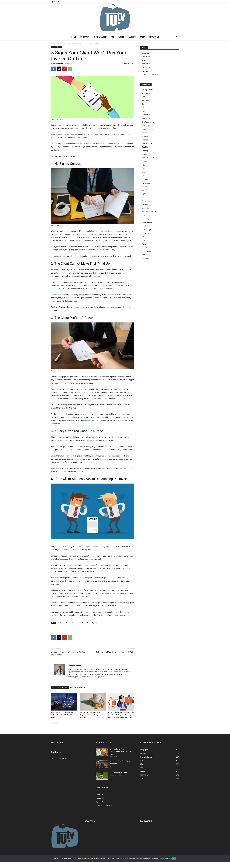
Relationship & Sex (149, 211)
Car (143, 104)
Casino (121, 37)
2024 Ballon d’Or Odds (118, 773)
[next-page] (56, 722)
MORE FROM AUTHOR (78, 688)
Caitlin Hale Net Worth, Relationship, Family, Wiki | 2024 (115, 653)
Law (143, 172)
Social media (147, 222)
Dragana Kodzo (58, 63)
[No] (227, 858)
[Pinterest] (64, 69)
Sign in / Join (55, 2)
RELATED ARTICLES (59, 688)
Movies (144, 186)
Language (145, 168)
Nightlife (145, 194)
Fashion (145, 136)
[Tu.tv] (115, 18)
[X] (59, 69)
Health (144, 154)
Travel (144, 244)
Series (144, 215)
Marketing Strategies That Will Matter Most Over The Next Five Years (62, 715)
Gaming (145, 150)
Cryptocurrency (148, 122)
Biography (84, 37)
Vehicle (144, 247)
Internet (145, 165)
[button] (176, 37)
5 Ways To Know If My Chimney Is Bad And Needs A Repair (68, 653)
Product (145, 204)
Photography (147, 201)
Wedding (145, 258)
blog (143, 97)
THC (143, 237)
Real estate (146, 208)
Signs (93, 623)
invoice (74, 623)
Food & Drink (147, 143)
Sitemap (145, 71)
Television (146, 233)
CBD (143, 111)
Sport (142, 37)
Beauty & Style (147, 89)
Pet (143, 197)
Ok (174, 858)
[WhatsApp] (70, 69)
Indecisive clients (58, 295)
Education (146, 125)
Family (144, 133)
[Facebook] (53, 69)
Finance (145, 140)
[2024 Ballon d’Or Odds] (102, 776)
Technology (146, 229)
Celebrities (146, 115)
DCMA (144, 60)
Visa (143, 255)
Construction (147, 118)
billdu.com (91, 420)
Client (68, 623)
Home (73, 37)
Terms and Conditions (150, 74)
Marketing (146, 183)
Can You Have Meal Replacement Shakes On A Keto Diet (121, 751)
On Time (82, 623)
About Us (145, 53)
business (60, 623)
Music (144, 190)
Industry (145, 161)
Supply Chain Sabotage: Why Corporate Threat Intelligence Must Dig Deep (92, 715)
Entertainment (147, 129)
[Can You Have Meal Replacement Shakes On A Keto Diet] (102, 752)
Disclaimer (146, 64)
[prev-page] (52, 722)
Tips (112, 37)
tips (99, 623)
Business (60, 43)
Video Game (146, 251)
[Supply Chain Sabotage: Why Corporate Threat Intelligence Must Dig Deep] (93, 702)
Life (143, 176)
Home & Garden (100, 37)
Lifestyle (145, 179)
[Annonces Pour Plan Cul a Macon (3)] (102, 764)
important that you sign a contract (105, 231)
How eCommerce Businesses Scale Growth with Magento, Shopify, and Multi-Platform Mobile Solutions (121, 715)
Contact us (154, 37)
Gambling (131, 37)
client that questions (95, 546)
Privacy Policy (147, 67)
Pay (88, 623)
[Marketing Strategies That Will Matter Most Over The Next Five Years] (64, 702)
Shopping (145, 219)
